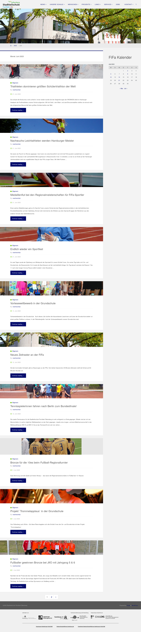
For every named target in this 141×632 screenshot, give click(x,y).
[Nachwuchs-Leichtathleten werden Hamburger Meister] (51, 126)
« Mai (121, 88)
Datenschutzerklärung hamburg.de (65, 626)
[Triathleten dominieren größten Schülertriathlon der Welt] (51, 71)
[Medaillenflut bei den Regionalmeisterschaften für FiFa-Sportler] (51, 180)
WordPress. (135, 605)
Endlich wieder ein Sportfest (26, 249)
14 (119, 77)
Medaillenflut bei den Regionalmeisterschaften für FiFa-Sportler (47, 195)
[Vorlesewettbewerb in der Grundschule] (51, 288)
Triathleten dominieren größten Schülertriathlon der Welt (43, 86)
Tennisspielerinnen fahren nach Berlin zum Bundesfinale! (43, 406)
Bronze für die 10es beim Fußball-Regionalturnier (39, 462)
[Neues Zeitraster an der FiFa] (51, 340)
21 (119, 80)
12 (111, 77)
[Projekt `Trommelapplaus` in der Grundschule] (51, 496)
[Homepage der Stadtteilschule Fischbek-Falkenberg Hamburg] (11, 4)
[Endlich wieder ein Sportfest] (51, 234)
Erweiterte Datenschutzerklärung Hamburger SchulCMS (91, 626)
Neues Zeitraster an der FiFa (27, 354)
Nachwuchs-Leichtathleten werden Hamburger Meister (42, 140)
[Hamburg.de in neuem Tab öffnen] (61, 617)
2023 (15, 45)
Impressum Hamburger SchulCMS (44, 626)
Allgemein (15, 83)
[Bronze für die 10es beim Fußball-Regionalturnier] (51, 446)
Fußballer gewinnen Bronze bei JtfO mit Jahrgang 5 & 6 (42, 562)
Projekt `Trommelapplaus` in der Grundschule (36, 511)
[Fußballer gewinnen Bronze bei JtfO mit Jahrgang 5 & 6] (51, 547)
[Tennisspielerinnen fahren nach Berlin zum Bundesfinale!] (51, 391)
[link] (136, 4)
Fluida (128, 605)
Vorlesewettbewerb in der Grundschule (33, 303)
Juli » (125, 88)
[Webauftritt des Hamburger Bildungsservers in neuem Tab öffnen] (45, 617)
